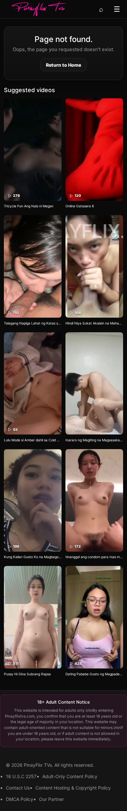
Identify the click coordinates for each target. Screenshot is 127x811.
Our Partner (51, 799)
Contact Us (18, 787)
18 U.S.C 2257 (21, 776)
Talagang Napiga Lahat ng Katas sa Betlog (33, 323)
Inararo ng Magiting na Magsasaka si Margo (94, 440)
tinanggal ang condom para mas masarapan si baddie (94, 557)
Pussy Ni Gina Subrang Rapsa (27, 674)
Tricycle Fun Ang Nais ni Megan (28, 206)
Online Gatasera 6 (79, 206)
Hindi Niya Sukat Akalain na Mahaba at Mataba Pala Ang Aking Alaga (94, 323)
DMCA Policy (19, 799)
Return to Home (63, 65)
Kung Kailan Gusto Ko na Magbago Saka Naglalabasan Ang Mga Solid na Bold (33, 557)
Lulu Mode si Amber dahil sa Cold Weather (33, 440)
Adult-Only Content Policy (69, 776)
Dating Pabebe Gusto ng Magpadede (94, 674)
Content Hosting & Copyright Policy (73, 787)
